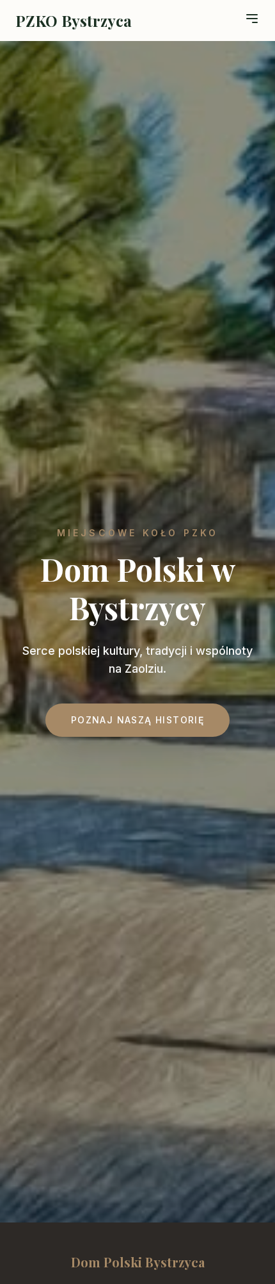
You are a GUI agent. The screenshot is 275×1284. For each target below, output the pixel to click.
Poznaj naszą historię (137, 719)
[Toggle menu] (252, 18)
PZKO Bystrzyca (73, 20)
